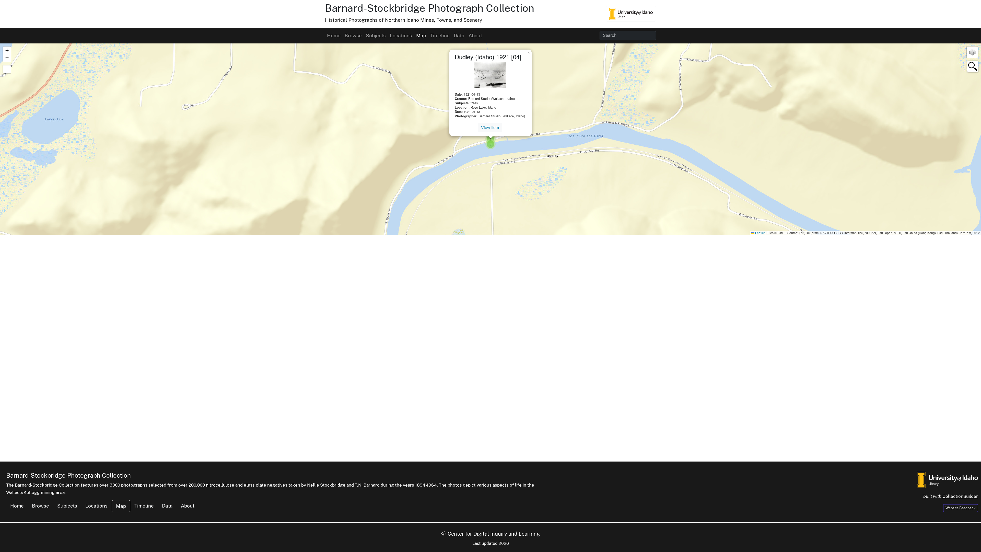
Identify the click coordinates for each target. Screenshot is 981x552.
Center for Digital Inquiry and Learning (493, 534)
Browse (353, 35)
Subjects (376, 35)
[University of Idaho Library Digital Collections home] (947, 479)
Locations (401, 35)
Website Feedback (960, 508)
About (475, 35)
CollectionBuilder (960, 496)
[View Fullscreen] (7, 69)
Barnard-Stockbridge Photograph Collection (429, 8)
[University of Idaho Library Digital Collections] (631, 13)
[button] (490, 144)
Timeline (440, 35)
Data (459, 35)
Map (421, 35)
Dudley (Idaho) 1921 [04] (488, 56)
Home (334, 35)
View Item (490, 127)
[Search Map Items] (972, 66)
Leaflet (759, 233)
